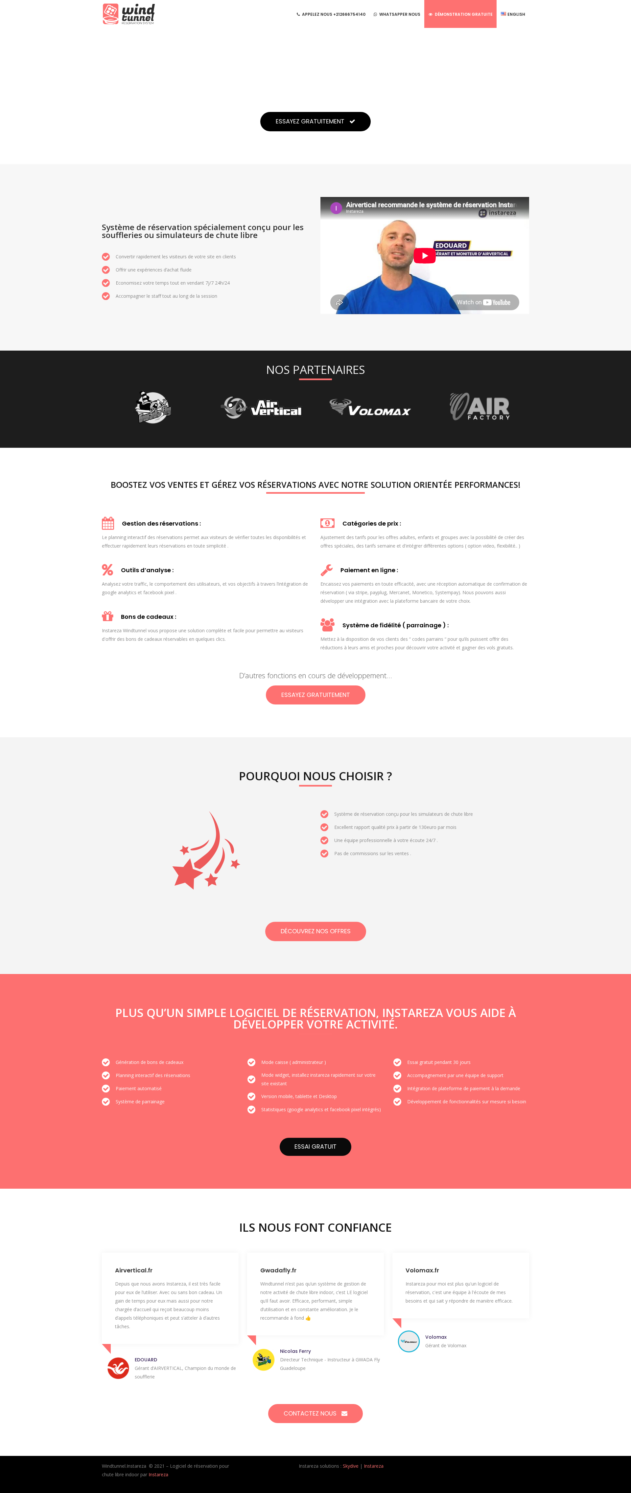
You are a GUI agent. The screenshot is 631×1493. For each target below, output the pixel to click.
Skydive (351, 1466)
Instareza (158, 1474)
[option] (152, 407)
